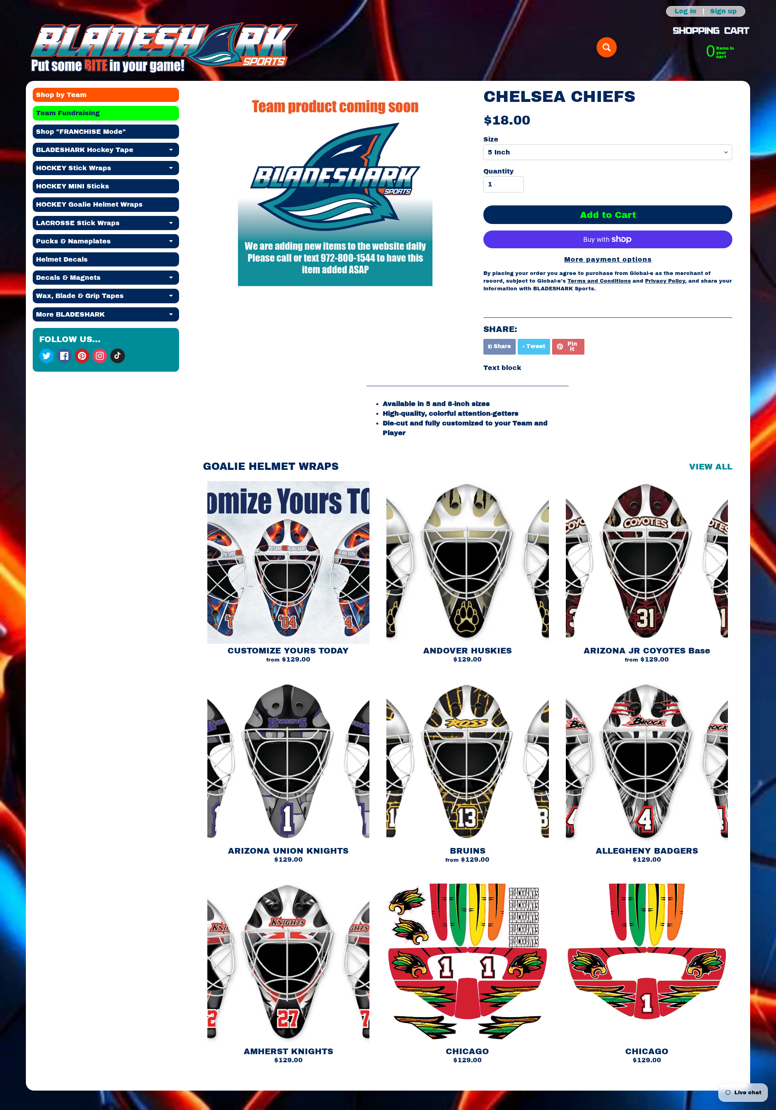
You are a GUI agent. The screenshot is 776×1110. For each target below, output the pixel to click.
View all (710, 466)
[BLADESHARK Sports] (164, 47)
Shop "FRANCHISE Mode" (81, 131)
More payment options (608, 259)
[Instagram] (100, 356)
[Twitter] (46, 356)
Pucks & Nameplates (107, 243)
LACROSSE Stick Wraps (107, 225)
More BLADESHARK (107, 316)
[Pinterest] (82, 356)
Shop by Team (61, 94)
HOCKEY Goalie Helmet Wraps (89, 204)
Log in (685, 11)
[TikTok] (117, 356)
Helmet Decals (62, 259)
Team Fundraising (68, 113)
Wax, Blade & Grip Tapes (107, 297)
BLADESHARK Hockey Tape (107, 151)
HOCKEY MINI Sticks (72, 186)
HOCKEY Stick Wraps (107, 170)
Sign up (723, 11)
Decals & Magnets (107, 279)
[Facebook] (64, 356)
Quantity (498, 171)
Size (490, 139)
